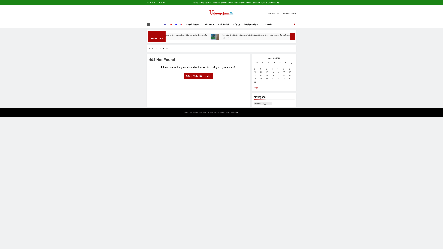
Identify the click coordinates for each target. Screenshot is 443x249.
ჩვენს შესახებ (223, 24)
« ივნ (256, 88)
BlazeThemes (233, 112)
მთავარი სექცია (192, 24)
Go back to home (198, 75)
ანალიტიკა (209, 24)
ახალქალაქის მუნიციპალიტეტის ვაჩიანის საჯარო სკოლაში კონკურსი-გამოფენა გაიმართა (249, 35)
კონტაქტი (237, 24)
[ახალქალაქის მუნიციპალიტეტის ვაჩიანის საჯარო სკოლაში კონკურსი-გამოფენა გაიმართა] (203, 38)
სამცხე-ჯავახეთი (251, 24)
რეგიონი (268, 24)
